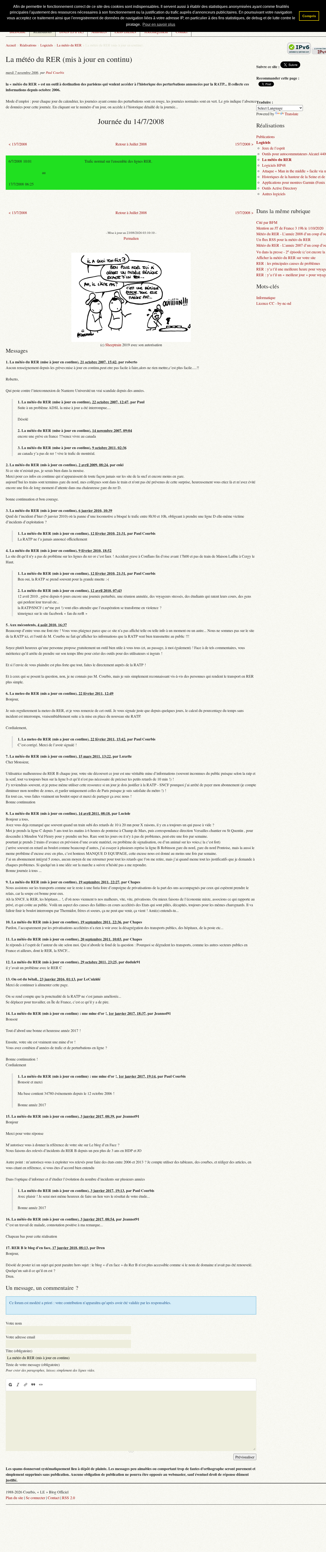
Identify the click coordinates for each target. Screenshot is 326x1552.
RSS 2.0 (68, 1497)
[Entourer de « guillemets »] (41, 1385)
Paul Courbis (55, 72)
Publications (265, 136)
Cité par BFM (266, 222)
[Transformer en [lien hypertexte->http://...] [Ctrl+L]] (25, 1385)
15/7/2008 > (244, 143)
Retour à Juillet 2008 (131, 143)
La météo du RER (69, 45)
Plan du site (14, 1497)
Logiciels (46, 45)
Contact (53, 1497)
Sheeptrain (113, 344)
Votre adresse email (20, 1336)
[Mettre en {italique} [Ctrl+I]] (18, 1385)
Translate (291, 113)
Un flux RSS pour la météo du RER (283, 239)
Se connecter (35, 1497)
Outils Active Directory (279, 187)
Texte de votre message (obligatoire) (33, 1364)
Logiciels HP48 (274, 165)
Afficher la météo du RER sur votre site (285, 257)
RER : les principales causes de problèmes (288, 263)
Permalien (131, 238)
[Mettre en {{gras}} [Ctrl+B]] (10, 1385)
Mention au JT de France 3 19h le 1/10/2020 (289, 227)
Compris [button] (309, 16)
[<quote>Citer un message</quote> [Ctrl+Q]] (33, 1385)
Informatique (265, 297)
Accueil (11, 45)
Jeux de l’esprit (273, 147)
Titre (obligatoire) (19, 1350)
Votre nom (14, 1323)
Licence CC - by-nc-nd (273, 303)
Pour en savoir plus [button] (158, 24)
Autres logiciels (273, 193)
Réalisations (28, 45)
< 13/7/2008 (18, 143)
